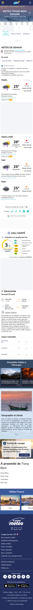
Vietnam (6, 6)
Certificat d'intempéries (9, 540)
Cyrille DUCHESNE (19, 50)
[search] (30, 2)
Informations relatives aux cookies (17, 595)
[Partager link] (12, 211)
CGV (20, 592)
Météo (2, 6)
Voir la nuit (26, 80)
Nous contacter (6, 553)
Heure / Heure (16, 34)
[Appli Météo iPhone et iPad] (10, 586)
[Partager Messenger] (24, 211)
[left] (1, 26)
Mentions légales (8, 592)
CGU (15, 592)
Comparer (26, 34)
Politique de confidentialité (10, 598)
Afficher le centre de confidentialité (17, 601)
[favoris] (29, 12)
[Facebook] (5, 576)
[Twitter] (9, 576)
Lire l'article (24, 455)
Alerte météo (6, 544)
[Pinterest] (23, 576)
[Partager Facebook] (16, 211)
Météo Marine (6, 565)
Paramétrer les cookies (25, 598)
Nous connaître (6, 547)
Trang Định (22, 6)
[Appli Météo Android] (23, 586)
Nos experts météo (8, 537)
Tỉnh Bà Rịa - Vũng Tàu (14, 6)
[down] (16, 434)
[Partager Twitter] (20, 211)
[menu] (2, 2)
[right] (31, 26)
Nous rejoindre (6, 550)
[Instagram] (19, 576)
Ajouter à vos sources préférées (17, 216)
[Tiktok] (28, 576)
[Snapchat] (14, 576)
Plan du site (26, 592)
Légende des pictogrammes (11, 556)
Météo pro (5, 568)
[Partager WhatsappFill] (28, 211)
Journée (6, 34)
